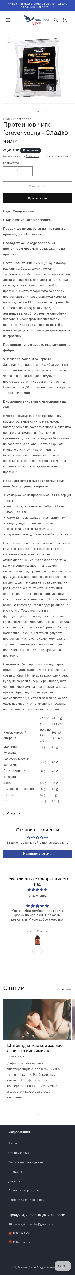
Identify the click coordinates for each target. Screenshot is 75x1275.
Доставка (15, 1181)
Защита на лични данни (25, 1162)
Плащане (15, 1171)
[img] (37, 890)
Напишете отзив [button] (37, 853)
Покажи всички (61, 989)
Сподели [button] (13, 813)
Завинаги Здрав (27, 1267)
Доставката (32, 156)
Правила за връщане (23, 1190)
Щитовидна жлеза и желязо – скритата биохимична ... (36, 1048)
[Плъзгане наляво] (28, 111)
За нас (13, 1143)
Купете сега (37, 198)
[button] (8, 20)
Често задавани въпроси (26, 1200)
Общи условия (19, 1153)
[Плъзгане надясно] (46, 111)
